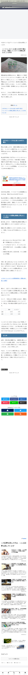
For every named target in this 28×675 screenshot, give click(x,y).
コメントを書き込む (14, 658)
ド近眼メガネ (4, 369)
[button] (25, 333)
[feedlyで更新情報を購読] (7, 413)
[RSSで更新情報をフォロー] (20, 413)
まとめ (4, 112)
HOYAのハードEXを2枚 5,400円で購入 (12, 108)
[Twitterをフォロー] (20, 410)
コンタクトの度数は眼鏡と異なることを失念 (14, 110)
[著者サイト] (7, 410)
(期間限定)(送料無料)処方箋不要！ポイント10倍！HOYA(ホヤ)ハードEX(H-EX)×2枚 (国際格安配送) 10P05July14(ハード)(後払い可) (17, 179)
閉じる (15, 105)
